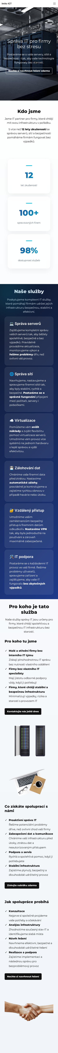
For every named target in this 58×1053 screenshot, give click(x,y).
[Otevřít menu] (54, 3)
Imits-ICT (7, 3)
